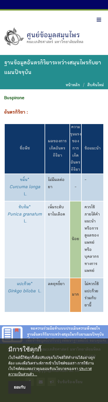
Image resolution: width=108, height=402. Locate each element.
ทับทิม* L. (24, 214)
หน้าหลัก (73, 85)
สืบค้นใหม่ (95, 85)
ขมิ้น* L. (24, 187)
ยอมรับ (19, 387)
